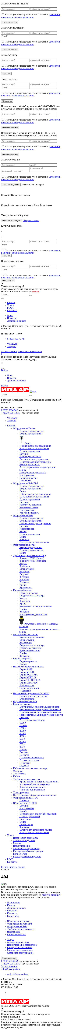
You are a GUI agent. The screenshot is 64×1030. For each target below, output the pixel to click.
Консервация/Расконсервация (28, 851)
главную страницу (51, 895)
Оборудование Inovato (24, 545)
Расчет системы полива (30, 351)
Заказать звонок (9, 351)
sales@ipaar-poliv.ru (10, 969)
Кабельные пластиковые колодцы (30, 768)
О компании (13, 902)
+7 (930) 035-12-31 (10, 413)
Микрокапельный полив (25, 634)
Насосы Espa (13, 931)
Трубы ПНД (19, 773)
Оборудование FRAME (25, 803)
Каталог (11, 302)
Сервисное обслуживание (26, 848)
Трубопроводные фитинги (20, 929)
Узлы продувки (21, 792)
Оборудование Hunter (24, 428)
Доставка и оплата (16, 321)
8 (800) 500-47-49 (9, 410)
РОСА (10, 308)
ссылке (35, 291)
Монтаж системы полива (20, 950)
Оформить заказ (31, 220)
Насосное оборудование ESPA (28, 666)
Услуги (10, 305)
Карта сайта (13, 916)
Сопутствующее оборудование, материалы (34, 795)
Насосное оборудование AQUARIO (31, 693)
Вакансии (12, 910)
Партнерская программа (25, 838)
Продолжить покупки (11, 220)
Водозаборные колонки (25, 701)
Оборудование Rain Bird (25, 483)
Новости (11, 318)
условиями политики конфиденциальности (30, 15)
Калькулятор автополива (19, 947)
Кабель (16, 776)
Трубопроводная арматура (26, 779)
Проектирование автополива (22, 945)
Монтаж (17, 843)
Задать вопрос (9, 958)
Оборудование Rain (23, 515)
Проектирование (21, 846)
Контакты (12, 310)
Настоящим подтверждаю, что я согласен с (30, 15)
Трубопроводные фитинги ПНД (29, 555)
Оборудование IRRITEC (25, 797)
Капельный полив (22, 590)
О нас (10, 315)
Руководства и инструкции (27, 856)
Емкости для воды (22, 704)
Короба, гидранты (22, 658)
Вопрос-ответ (20, 854)
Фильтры (17, 771)
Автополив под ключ (24, 840)
